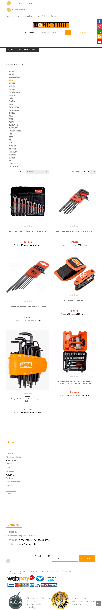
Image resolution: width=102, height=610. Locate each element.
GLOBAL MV (13, 128)
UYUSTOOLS (13, 167)
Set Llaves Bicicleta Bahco (74, 300)
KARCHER (12, 146)
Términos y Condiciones (15, 457)
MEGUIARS (13, 152)
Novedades (10, 471)
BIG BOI (11, 74)
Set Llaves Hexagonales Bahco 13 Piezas (74, 231)
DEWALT (12, 83)
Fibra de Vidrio (14, 92)
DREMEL (12, 86)
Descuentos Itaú (13, 482)
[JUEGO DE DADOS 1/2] (74, 351)
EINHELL (12, 113)
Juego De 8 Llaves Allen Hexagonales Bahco (28, 400)
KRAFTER (12, 149)
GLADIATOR (13, 125)
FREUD (11, 122)
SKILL (11, 161)
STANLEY (12, 164)
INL (10, 140)
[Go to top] (98, 603)
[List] (11, 172)
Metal (11, 98)
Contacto (10, 485)
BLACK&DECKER (14, 77)
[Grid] (7, 172)
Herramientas (14, 110)
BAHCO (11, 71)
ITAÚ (10, 143)
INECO (11, 137)
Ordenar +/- (31, 172)
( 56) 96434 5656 (41, 540)
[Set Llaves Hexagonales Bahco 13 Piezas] (74, 201)
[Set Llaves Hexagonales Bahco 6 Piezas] (27, 276)
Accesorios (13, 89)
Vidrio (11, 104)
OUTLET (12, 158)
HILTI (10, 134)
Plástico (12, 101)
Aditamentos (14, 107)
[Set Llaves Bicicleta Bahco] (74, 273)
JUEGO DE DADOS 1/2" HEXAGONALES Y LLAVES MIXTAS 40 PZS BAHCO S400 (74, 383)
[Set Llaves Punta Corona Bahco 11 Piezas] (27, 201)
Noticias (9, 478)
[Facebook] (8, 561)
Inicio (19, 49)
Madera (12, 95)
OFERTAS (12, 155)
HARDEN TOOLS (15, 131)
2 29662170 (25, 540)
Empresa (9, 453)
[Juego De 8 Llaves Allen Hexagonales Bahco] (27, 360)
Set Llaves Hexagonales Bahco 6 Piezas (28, 307)
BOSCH (11, 80)
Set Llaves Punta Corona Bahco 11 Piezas (27, 231)
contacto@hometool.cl (20, 10)
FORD (11, 119)
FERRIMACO (13, 116)
